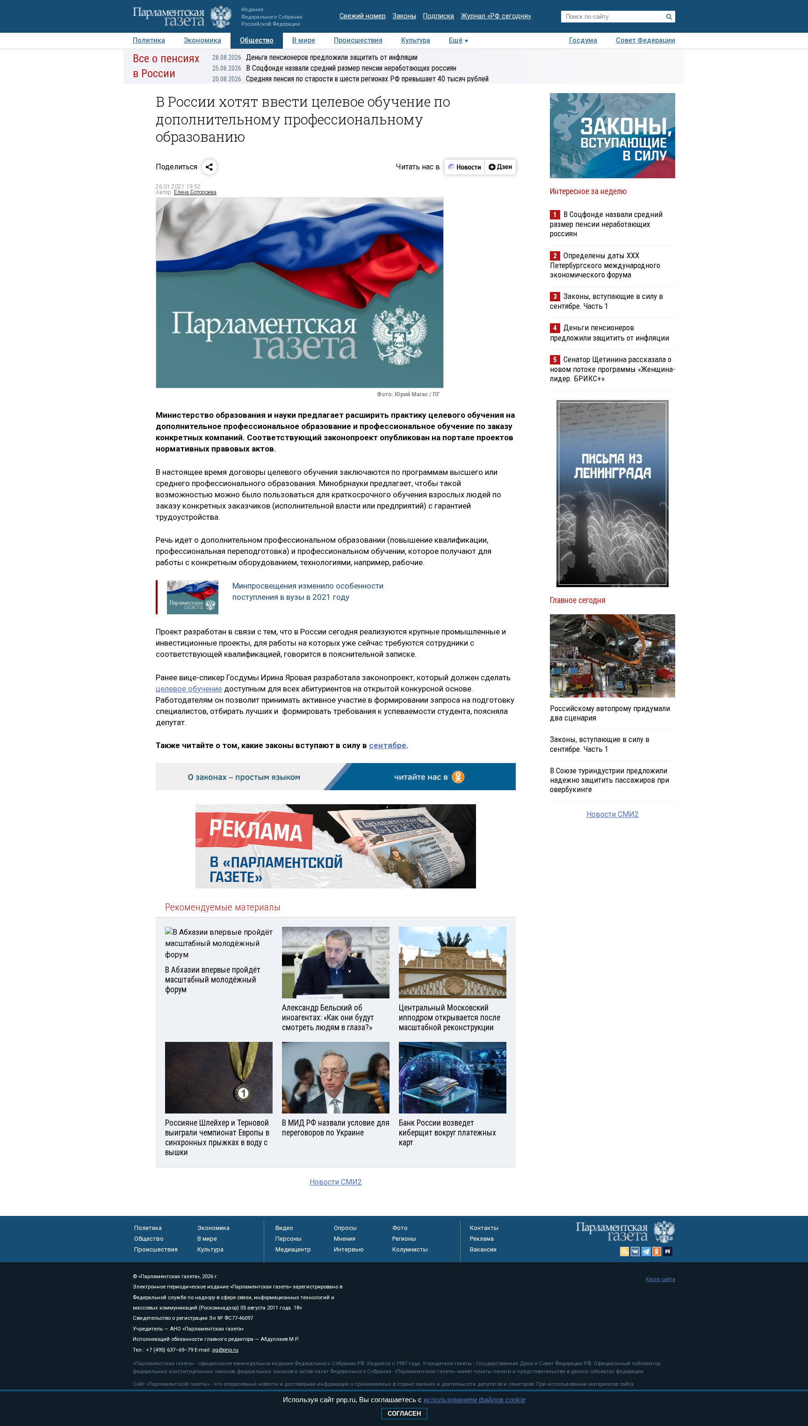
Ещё (455, 40)
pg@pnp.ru (225, 1350)
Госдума (583, 40)
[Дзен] (500, 167)
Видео (284, 1227)
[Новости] (465, 167)
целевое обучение (189, 688)
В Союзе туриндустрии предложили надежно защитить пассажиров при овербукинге (609, 780)
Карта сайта (660, 1279)
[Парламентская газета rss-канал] (624, 1251)
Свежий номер (362, 16)
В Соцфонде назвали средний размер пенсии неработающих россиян (334, 68)
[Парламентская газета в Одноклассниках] (657, 1251)
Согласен (404, 1413)
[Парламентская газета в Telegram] (646, 1251)
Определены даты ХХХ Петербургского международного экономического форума (605, 265)
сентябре (387, 745)
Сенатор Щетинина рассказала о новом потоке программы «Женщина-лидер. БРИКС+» (612, 369)
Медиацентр (293, 1249)
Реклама (482, 1238)
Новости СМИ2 (336, 1182)
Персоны (288, 1238)
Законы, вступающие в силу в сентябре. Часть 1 (606, 301)
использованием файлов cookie (475, 1400)
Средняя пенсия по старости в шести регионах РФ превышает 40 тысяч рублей (350, 78)
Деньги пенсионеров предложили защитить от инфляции (315, 57)
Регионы (404, 1238)
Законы (404, 16)
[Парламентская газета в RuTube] (667, 1251)
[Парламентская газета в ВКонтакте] (635, 1251)
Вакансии (483, 1249)
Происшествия (358, 40)
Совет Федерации (645, 40)
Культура (415, 40)
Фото (400, 1227)
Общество (257, 40)
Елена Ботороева (195, 192)
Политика (149, 40)
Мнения (344, 1238)
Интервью (349, 1249)
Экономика (202, 40)
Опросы (345, 1227)
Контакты (484, 1227)
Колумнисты (410, 1249)
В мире (303, 40)
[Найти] (669, 17)
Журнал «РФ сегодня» (496, 16)
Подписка (438, 16)
